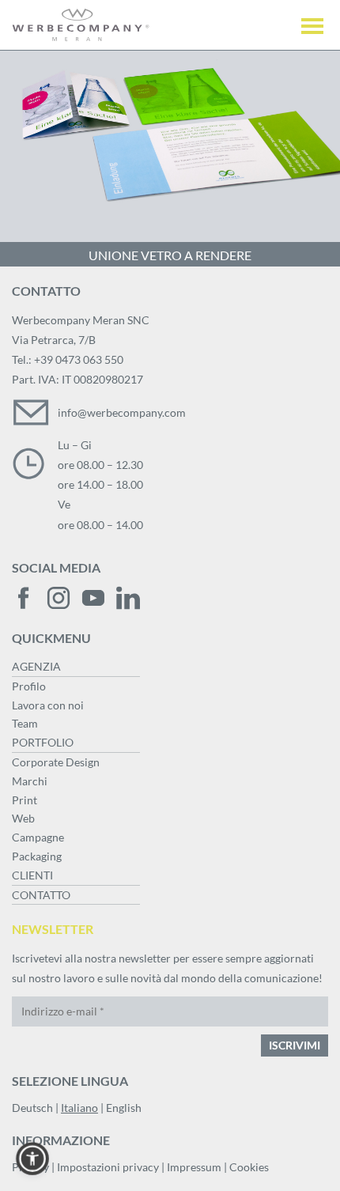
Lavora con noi (48, 705)
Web (23, 818)
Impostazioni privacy (108, 1167)
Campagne (38, 837)
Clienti (32, 875)
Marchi (29, 781)
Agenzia (36, 666)
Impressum (194, 1167)
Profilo (29, 686)
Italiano (79, 1107)
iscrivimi (294, 1045)
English (124, 1107)
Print (24, 800)
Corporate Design (56, 762)
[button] (32, 1158)
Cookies (249, 1167)
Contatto (41, 895)
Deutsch (32, 1107)
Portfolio (43, 742)
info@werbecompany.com (122, 412)
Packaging (37, 856)
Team (25, 723)
